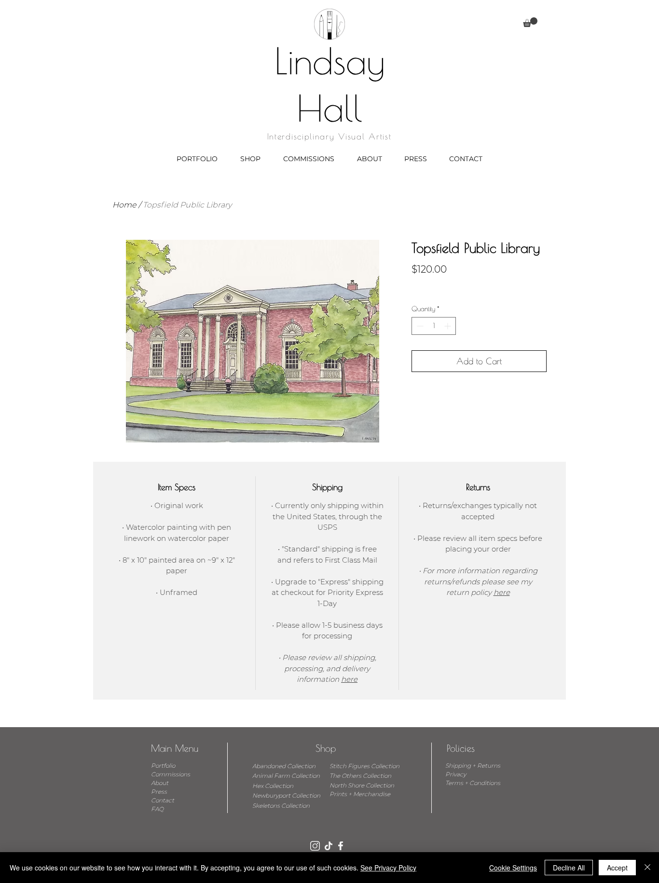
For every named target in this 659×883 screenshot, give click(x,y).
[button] (530, 22)
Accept (617, 867)
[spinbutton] (433, 325)
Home (124, 204)
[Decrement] (419, 325)
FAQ (157, 809)
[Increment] (448, 325)
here (349, 679)
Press (159, 791)
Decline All (569, 867)
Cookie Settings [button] (513, 867)
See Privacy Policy (388, 867)
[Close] (647, 867)
